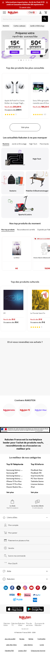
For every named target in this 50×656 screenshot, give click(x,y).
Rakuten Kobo (7, 624)
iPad (33, 487)
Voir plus (25, 127)
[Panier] (46, 12)
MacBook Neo (36, 470)
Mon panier (12, 533)
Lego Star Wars (11, 645)
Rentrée (6, 144)
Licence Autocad (38, 484)
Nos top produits (7, 229)
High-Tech (33, 144)
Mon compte (13, 525)
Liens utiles (12, 517)
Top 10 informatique (40, 464)
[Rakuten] (12, 12)
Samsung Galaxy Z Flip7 (15, 476)
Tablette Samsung (38, 481)
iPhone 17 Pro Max (14, 481)
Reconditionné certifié (26, 229)
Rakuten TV (14, 624)
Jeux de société (10, 639)
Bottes (31, 639)
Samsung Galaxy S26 (15, 470)
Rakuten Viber (21, 624)
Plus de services (29, 624)
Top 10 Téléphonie (14, 464)
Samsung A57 (12, 473)
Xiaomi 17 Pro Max (14, 484)
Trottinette (41, 639)
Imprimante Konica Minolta (40, 476)
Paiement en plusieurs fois (18, 540)
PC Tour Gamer (37, 478)
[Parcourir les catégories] (4, 12)
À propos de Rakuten (39, 624)
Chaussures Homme (38, 651)
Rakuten (11, 579)
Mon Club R (12, 563)
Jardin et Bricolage (19, 144)
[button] (25, 4)
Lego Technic (28, 645)
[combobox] (21, 19)
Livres (42, 645)
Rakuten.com (25, 629)
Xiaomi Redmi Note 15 (15, 487)
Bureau (21, 639)
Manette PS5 (9, 651)
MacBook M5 (36, 473)
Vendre (11, 548)
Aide (9, 571)
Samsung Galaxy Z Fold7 (15, 478)
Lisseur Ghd (22, 651)
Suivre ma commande (17, 556)
